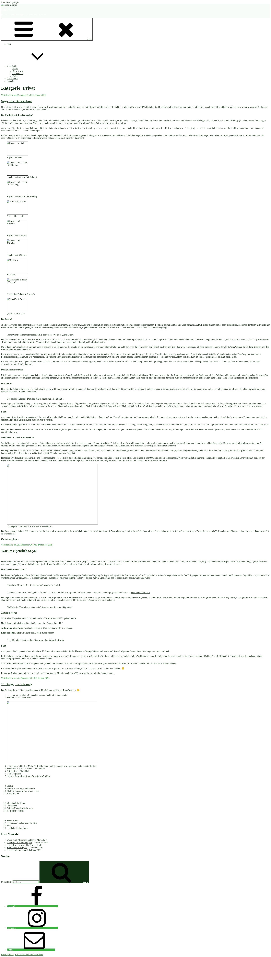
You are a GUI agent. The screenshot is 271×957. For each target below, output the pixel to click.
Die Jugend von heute (16, 850)
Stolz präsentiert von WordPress (29, 954)
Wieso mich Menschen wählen (20, 840)
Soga (49, 107)
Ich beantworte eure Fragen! (19, 842)
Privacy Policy (7, 954)
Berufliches (17, 71)
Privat (15, 68)
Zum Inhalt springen (10, 2)
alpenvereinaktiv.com (140, 592)
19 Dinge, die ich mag (16, 684)
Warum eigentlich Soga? (19, 551)
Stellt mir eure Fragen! (17, 847)
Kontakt (10, 81)
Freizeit (15, 76)
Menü (89, 39)
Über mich (11, 66)
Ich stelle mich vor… (16, 845)
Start (9, 44)
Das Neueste (12, 78)
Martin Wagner (8, 9)
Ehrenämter (17, 73)
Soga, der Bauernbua (16, 101)
